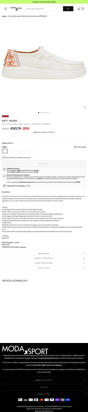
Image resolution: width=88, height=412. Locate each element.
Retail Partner (48, 411)
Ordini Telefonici (44, 258)
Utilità (44, 387)
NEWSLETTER (44, 394)
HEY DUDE (9, 120)
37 (10, 151)
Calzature (23, 247)
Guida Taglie (81, 147)
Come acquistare (44, 263)
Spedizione (36, 132)
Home (4, 16)
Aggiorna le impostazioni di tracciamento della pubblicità (44, 408)
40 (28, 151)
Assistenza (44, 268)
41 (33, 151)
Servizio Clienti (44, 380)
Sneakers (16, 247)
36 (5, 151)
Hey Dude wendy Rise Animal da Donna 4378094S (27, 16)
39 (22, 151)
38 (16, 151)
